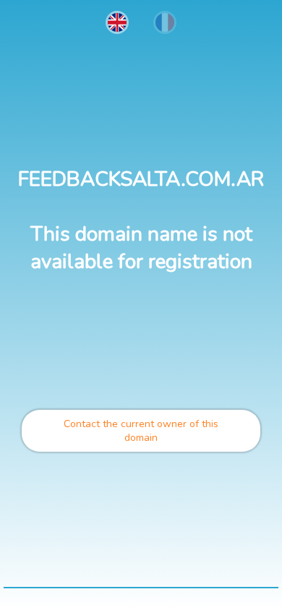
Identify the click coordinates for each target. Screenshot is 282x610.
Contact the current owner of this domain (141, 430)
